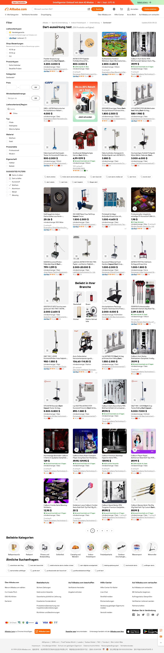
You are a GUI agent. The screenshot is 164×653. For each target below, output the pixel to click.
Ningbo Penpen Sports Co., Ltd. (142, 226)
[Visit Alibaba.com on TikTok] (157, 614)
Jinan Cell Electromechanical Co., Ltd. (143, 163)
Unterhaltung (95, 23)
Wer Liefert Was (117, 642)
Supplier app (71, 631)
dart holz (64, 182)
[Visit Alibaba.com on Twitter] (143, 614)
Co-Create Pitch (11, 592)
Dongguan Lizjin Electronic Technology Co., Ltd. (114, 224)
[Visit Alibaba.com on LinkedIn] (138, 614)
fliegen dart (93, 182)
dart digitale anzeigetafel (88, 565)
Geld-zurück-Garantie (45, 592)
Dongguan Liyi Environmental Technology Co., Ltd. (114, 366)
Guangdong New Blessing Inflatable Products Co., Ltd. (114, 72)
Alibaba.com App (117, 631)
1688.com (55, 642)
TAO (98, 642)
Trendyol (105, 642)
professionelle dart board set (56, 571)
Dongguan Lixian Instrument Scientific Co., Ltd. (143, 272)
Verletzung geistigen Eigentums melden (112, 607)
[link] (161, 630)
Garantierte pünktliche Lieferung (49, 597)
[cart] (122, 9)
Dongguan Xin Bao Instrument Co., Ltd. (56, 163)
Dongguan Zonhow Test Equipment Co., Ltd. (56, 366)
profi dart (100, 571)
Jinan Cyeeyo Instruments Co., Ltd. (114, 163)
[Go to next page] (112, 531)
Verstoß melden (106, 612)
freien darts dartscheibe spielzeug (74, 177)
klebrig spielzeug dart (111, 565)
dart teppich (78, 182)
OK (35, 87)
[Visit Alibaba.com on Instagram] (148, 614)
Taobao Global (90, 642)
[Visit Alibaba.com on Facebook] (133, 614)
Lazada (80, 642)
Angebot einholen (75, 592)
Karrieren (8, 601)
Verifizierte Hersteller (76, 587)
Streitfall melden (106, 597)
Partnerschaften (138, 606)
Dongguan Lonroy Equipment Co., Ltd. (114, 119)
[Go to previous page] (88, 531)
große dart (36, 571)
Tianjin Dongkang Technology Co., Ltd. (143, 74)
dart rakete (50, 182)
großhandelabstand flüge (81, 571)
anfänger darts (149, 565)
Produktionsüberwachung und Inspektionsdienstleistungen (48, 607)
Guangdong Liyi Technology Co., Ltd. (143, 119)
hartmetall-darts (131, 565)
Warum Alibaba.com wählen (15, 587)
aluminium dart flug (16, 565)
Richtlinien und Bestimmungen (48, 612)
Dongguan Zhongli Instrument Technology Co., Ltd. (85, 224)
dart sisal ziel (97, 177)
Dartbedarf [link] (107, 23)
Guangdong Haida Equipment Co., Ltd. (56, 69)
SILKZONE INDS (79, 168)
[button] (88, 9)
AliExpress (46, 642)
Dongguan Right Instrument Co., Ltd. (85, 74)
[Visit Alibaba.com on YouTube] (152, 614)
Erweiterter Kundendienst (46, 601)
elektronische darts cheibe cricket (61, 565)
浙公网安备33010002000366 (121, 649)
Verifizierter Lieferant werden (143, 601)
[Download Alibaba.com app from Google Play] (151, 631)
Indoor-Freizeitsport (78, 23)
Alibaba (45, 23)
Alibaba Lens (10, 631)
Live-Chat (104, 592)
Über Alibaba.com (12, 582)
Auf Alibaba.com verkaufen (142, 587)
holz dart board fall (36, 565)
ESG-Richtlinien (10, 597)
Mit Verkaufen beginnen (141, 592)
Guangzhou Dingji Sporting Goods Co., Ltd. (56, 227)
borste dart (147, 177)
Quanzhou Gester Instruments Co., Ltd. (56, 317)
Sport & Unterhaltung (60, 23)
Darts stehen (51, 177)
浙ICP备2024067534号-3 (143, 649)
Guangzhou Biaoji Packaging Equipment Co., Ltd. (56, 119)
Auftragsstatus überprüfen (142, 597)
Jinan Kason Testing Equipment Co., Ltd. (56, 272)
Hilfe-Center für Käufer (109, 587)
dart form (133, 177)
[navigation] (23, 277)
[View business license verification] (104, 649)
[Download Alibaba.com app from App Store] (133, 631)
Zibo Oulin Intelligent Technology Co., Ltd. (85, 370)
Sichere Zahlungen (44, 587)
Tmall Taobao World (68, 642)
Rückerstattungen (107, 601)
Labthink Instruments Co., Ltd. (84, 272)
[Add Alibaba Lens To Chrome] (43, 631)
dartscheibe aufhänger (18, 571)
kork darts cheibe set (115, 177)
